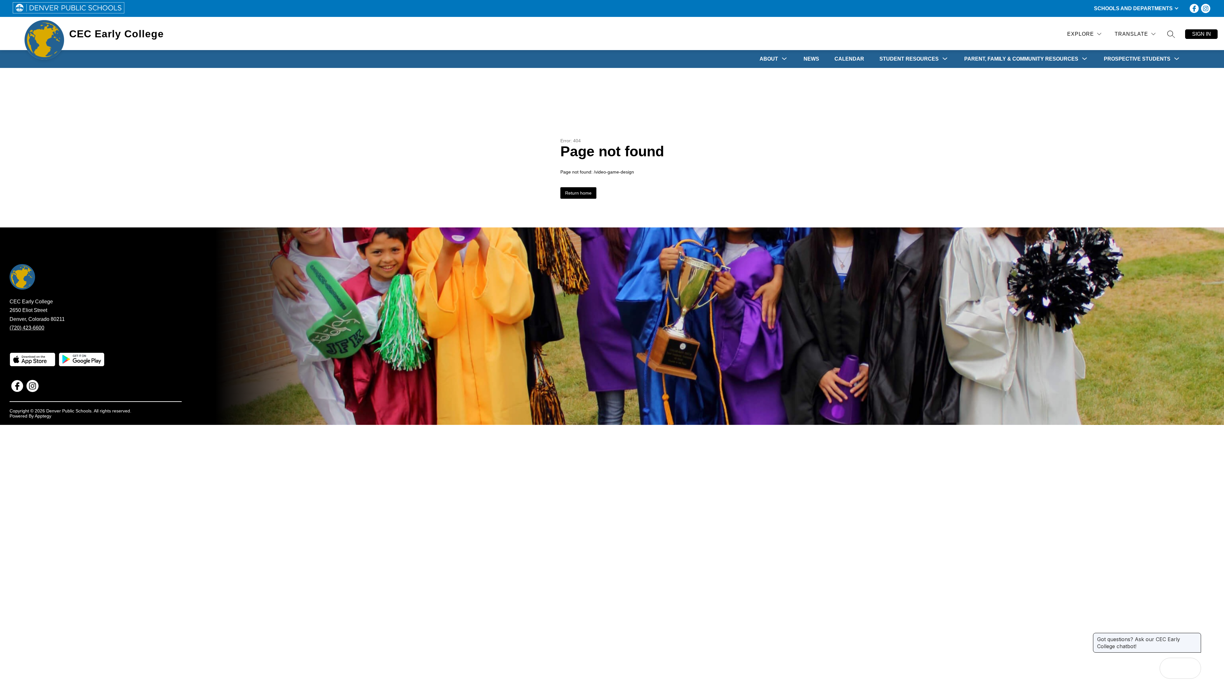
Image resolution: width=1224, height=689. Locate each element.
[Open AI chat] (1190, 668)
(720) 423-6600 (27, 327)
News (811, 59)
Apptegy (43, 416)
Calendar (849, 59)
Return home (578, 193)
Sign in (1201, 34)
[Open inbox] (1170, 668)
